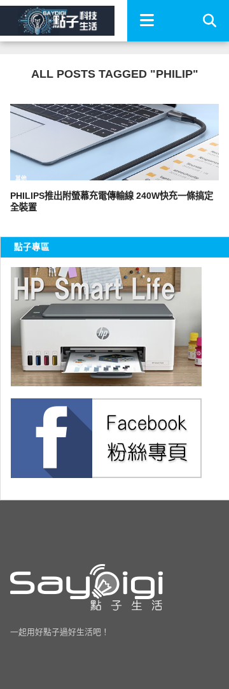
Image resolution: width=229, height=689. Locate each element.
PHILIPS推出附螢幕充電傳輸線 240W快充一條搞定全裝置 (111, 202)
